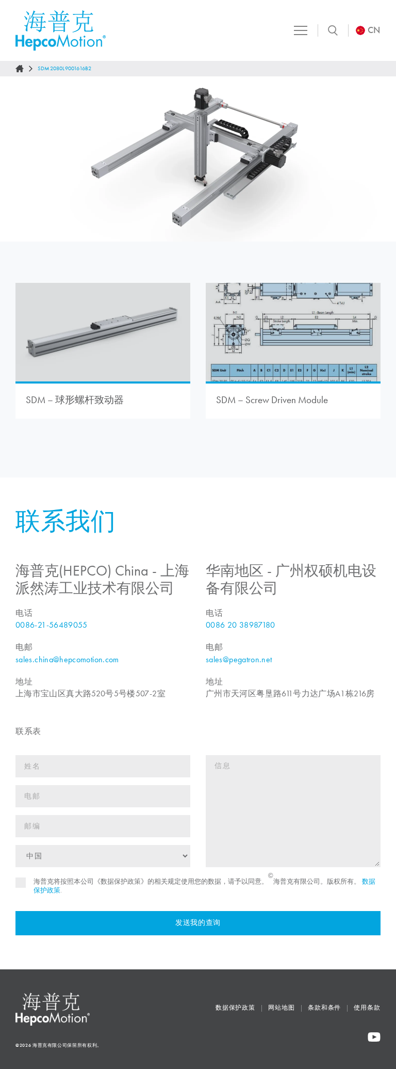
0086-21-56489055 (51, 625)
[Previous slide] (17, 159)
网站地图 (281, 1007)
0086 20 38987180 (240, 625)
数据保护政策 (235, 1007)
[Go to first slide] (378, 159)
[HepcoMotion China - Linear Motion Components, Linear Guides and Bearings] (60, 30)
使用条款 (367, 1007)
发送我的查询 (198, 922)
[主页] (19, 68)
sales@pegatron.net (239, 659)
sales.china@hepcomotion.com (67, 659)
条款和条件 (324, 1007)
